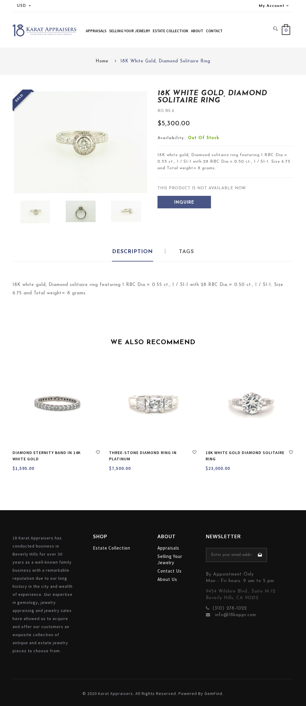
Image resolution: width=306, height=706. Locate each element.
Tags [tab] (186, 252)
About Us (167, 579)
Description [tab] (132, 252)
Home (102, 61)
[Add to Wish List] (98, 453)
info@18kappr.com (234, 615)
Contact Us (169, 571)
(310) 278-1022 (229, 608)
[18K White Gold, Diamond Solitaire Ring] (35, 212)
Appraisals (168, 548)
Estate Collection (111, 548)
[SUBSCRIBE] (260, 555)
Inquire (184, 202)
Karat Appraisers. (116, 693)
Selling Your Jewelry (169, 559)
